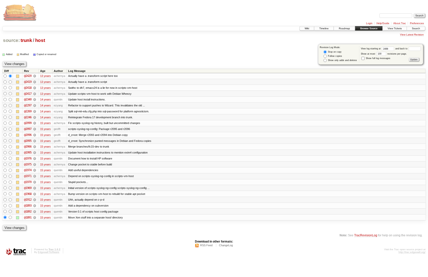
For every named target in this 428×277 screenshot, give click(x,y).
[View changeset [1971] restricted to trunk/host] (34, 176)
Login (369, 23)
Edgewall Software (48, 252)
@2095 (27, 141)
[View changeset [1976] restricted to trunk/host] (34, 158)
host (40, 40)
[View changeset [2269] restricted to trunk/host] (34, 111)
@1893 (27, 205)
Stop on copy (334, 52)
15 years (45, 123)
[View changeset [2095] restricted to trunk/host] (34, 141)
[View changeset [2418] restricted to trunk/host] (34, 88)
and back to (401, 48)
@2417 (27, 93)
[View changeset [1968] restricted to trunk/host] (34, 194)
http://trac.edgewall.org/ (412, 252)
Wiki (307, 28)
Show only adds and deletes (342, 60)
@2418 (27, 88)
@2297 (27, 105)
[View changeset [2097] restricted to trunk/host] (34, 129)
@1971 (27, 176)
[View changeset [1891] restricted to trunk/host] (34, 217)
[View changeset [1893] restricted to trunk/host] (34, 205)
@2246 (27, 117)
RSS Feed (206, 245)
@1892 (27, 211)
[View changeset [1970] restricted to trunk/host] (34, 182)
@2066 (27, 146)
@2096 (27, 135)
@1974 (27, 170)
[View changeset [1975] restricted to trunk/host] (34, 164)
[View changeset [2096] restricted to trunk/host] (34, 135)
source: (11, 40)
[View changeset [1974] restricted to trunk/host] (34, 170)
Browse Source (368, 28)
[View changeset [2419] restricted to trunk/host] (34, 82)
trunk (26, 40)
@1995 (27, 152)
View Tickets (395, 28)
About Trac (399, 23)
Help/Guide (382, 23)
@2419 (27, 82)
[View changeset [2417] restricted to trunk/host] (34, 93)
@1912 (27, 199)
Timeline (324, 28)
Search (416, 28)
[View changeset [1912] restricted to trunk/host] (34, 199)
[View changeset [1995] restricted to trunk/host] (34, 152)
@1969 (27, 188)
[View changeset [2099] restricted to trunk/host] (34, 123)
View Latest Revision (412, 34)
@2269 (27, 111)
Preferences (417, 23)
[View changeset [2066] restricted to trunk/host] (34, 146)
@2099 (27, 123)
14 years (45, 99)
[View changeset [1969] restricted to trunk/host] (34, 188)
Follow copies (334, 56)
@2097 (27, 129)
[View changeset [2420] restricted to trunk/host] (34, 76)
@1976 (27, 158)
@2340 (27, 99)
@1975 (27, 164)
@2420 (27, 76)
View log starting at (371, 48)
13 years (45, 75)
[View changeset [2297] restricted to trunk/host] (34, 105)
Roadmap (344, 28)
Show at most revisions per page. (384, 54)
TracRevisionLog (365, 235)
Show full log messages (377, 58)
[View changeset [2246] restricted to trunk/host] (34, 117)
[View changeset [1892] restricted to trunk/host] (34, 211)
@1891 (27, 217)
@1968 (27, 194)
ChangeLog (226, 245)
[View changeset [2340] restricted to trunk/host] (34, 99)
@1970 (27, 182)
